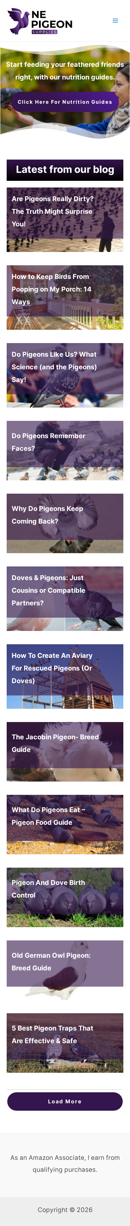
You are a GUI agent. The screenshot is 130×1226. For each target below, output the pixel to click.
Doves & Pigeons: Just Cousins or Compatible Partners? (65, 598)
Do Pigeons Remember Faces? (65, 450)
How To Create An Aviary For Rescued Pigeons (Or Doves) (65, 676)
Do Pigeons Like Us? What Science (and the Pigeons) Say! (65, 375)
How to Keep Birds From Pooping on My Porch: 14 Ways (65, 297)
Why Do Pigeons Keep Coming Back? (65, 523)
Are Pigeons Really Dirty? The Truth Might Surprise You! (65, 219)
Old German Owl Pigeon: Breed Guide (65, 970)
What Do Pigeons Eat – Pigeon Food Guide (65, 824)
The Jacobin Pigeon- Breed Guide (65, 752)
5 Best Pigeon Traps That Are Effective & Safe (65, 1043)
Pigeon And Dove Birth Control (65, 897)
